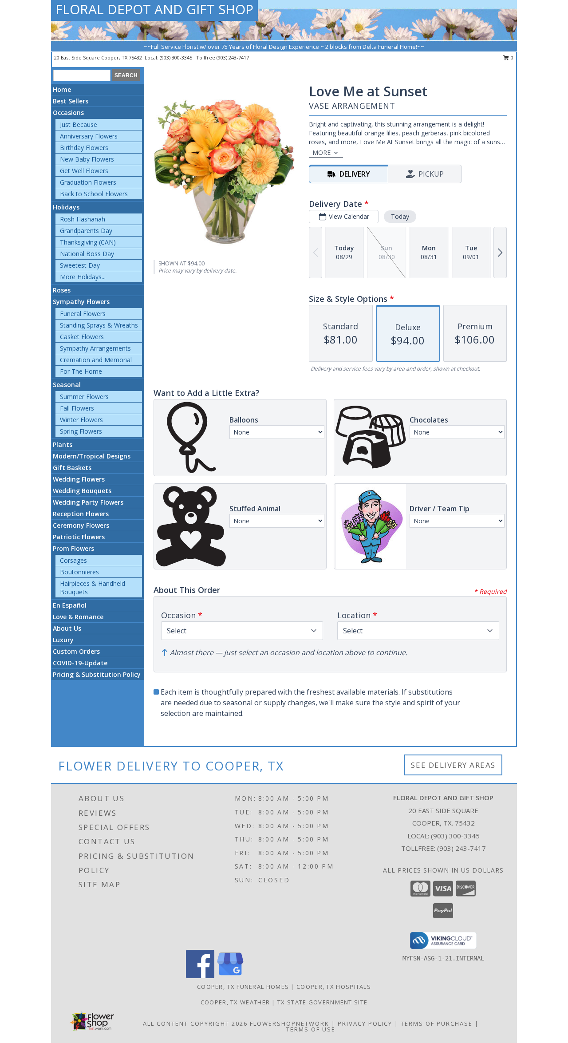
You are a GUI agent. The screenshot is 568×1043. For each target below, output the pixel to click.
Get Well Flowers (84, 170)
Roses (62, 290)
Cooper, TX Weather (235, 1002)
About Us (67, 628)
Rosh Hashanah (82, 219)
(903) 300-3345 (176, 57)
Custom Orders (76, 651)
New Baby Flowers (87, 159)
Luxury (63, 640)
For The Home (81, 371)
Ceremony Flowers (81, 525)
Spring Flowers (81, 431)
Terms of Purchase (437, 1023)
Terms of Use (310, 1029)
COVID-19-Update (80, 663)
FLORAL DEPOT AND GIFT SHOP (154, 9)
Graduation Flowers (88, 182)
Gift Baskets (72, 467)
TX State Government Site (322, 1002)
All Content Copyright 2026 (195, 1023)
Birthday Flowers (84, 147)
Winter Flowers (81, 419)
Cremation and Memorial (96, 360)
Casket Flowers (82, 336)
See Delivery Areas (453, 765)
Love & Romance (78, 616)
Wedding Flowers (79, 479)
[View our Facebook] (200, 976)
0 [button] (511, 57)
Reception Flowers (81, 514)
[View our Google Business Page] (230, 976)
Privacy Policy (365, 1023)
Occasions (68, 112)
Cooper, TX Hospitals (333, 987)
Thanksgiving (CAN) (88, 242)
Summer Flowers (84, 396)
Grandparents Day (86, 230)
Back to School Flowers (94, 194)
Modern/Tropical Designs (91, 456)
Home (62, 89)
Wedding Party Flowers (88, 502)
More (321, 152)
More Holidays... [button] (83, 277)
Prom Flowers (73, 548)
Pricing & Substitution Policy (97, 674)
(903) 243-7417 (233, 57)
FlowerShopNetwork (289, 1023)
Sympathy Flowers (81, 301)
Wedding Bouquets (82, 490)
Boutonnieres (79, 572)
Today (400, 216)
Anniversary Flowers (89, 136)
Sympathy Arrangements (95, 348)
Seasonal (67, 384)
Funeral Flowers (83, 313)
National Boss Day (87, 253)
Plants (62, 444)
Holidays (66, 207)
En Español (70, 605)
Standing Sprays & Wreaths (99, 325)
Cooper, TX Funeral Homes (243, 987)
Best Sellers (70, 101)
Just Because (78, 124)
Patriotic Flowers (79, 537)
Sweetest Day (80, 265)
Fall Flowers (77, 408)
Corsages (73, 560)
